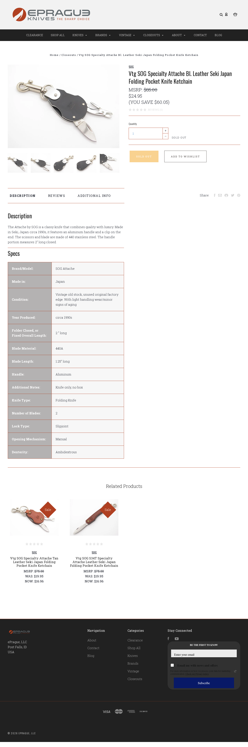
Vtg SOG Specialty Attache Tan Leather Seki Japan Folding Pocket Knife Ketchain (34, 562)
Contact (200, 35)
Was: (29, 576)
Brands (101, 35)
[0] (235, 13)
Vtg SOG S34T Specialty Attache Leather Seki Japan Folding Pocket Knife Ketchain (94, 562)
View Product (34, 517)
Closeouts (152, 35)
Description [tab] (23, 196)
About (177, 35)
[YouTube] (177, 639)
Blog (218, 35)
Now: (29, 581)
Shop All (58, 35)
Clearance (34, 35)
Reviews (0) (155, 109)
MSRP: (136, 90)
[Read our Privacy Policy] (235, 671)
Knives (78, 35)
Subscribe (204, 683)
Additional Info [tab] (94, 196)
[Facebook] (168, 639)
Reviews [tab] (56, 196)
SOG (131, 67)
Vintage (125, 35)
